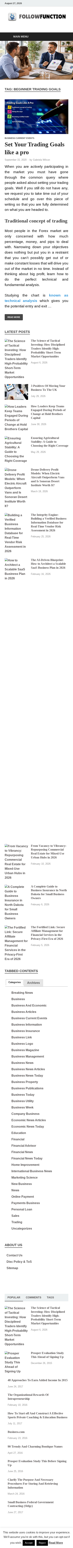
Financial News (22, 1152)
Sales (15, 1215)
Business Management (27, 1056)
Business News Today (27, 1075)
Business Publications (27, 1088)
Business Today (22, 1094)
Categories (14, 982)
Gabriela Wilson (41, 159)
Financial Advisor (23, 1145)
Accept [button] (29, 1542)
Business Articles (23, 1011)
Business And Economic (29, 1005)
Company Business (25, 1113)
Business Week (22, 1107)
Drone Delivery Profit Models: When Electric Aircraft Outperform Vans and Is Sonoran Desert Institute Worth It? (47, 477)
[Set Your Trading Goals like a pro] (36, 116)
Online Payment (22, 1196)
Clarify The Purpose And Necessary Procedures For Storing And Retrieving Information (33, 1483)
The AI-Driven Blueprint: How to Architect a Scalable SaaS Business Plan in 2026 (48, 563)
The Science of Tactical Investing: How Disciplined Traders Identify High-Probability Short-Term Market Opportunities (48, 348)
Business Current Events (19, 138)
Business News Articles (28, 1069)
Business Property (24, 1082)
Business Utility (22, 1101)
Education (18, 1133)
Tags (50, 1297)
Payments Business (25, 1203)
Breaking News (22, 992)
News (15, 1190)
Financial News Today (26, 1158)
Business (18, 999)
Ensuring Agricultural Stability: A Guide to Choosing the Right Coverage (49, 441)
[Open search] (63, 36)
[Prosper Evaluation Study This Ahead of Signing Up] (16, 1353)
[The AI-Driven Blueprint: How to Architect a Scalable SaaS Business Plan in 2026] (16, 560)
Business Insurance (25, 1031)
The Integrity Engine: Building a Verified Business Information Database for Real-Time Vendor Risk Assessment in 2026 (48, 522)
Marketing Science (24, 1177)
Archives (33, 982)
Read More (12, 316)
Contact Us (14, 1255)
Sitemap (12, 1268)
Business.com (16, 1431)
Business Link (21, 1037)
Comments (33, 1297)
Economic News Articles (28, 1120)
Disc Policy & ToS (19, 1261)
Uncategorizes (21, 1228)
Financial (17, 1139)
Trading (16, 1222)
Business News (22, 1062)
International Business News (31, 1171)
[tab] (14, 982)
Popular (13, 1297)
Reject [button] (42, 1542)
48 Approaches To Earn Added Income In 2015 (38, 1380)
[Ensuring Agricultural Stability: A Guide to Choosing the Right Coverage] (16, 438)
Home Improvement (25, 1164)
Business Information (26, 1024)
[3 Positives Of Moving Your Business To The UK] (16, 386)
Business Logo (22, 1043)
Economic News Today (27, 1126)
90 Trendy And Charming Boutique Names (35, 1446)
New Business (21, 1184)
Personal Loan (21, 1209)
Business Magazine (25, 1050)
